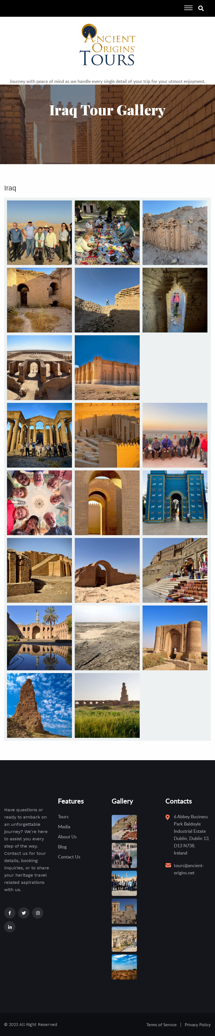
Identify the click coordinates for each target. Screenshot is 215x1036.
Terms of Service (161, 1024)
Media (64, 827)
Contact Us (69, 857)
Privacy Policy (198, 1024)
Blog (62, 847)
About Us (67, 837)
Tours (63, 817)
